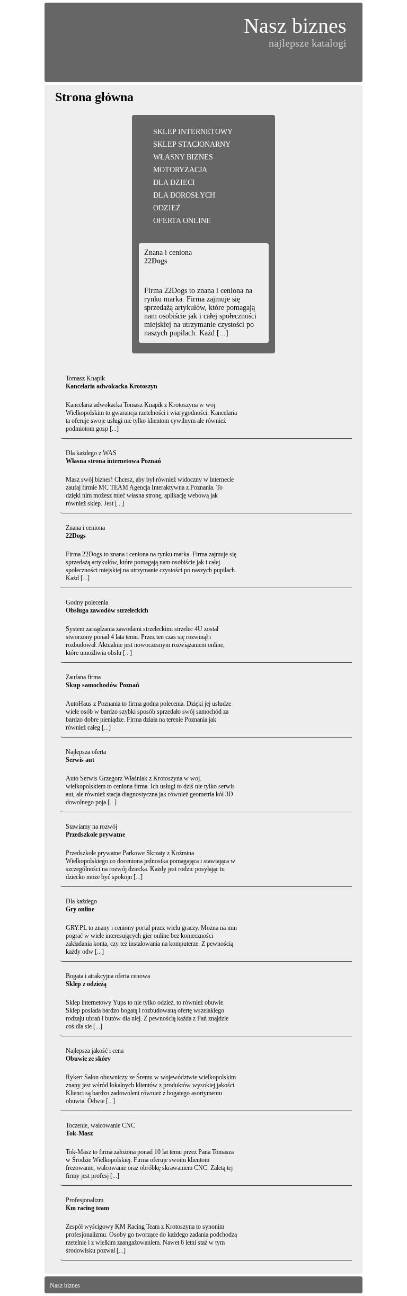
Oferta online (182, 221)
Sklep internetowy (193, 132)
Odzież (167, 208)
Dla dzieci (174, 183)
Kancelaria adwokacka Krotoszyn (111, 386)
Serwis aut (80, 760)
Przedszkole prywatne (95, 834)
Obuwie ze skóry (88, 1058)
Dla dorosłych (184, 195)
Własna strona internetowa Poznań (113, 461)
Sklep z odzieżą (86, 984)
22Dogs (155, 261)
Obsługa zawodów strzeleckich (107, 610)
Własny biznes (183, 157)
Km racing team (87, 1208)
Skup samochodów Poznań (102, 685)
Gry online (80, 909)
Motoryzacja (180, 170)
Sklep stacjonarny (192, 144)
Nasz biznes (295, 26)
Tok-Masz (79, 1133)
